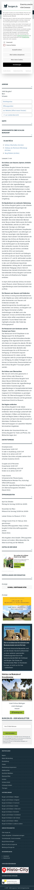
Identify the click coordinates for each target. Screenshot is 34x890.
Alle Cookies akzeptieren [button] (17, 54)
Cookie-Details (7, 71)
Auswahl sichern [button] (17, 49)
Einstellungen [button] (25, 37)
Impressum (28, 71)
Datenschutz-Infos (18, 71)
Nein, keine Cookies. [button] (17, 59)
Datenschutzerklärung (23, 35)
